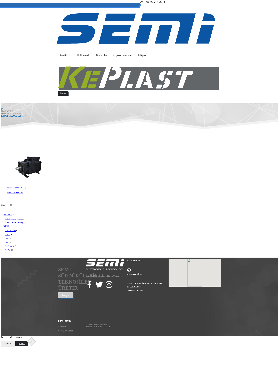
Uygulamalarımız (122, 55)
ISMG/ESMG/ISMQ (16, 187)
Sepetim (8, 344)
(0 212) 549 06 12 (70, 6)
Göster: (4, 205)
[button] (3, 141)
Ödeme (22, 344)
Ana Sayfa (65, 55)
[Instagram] (158, 9)
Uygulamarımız (66, 331)
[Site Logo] (136, 28)
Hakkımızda (83, 55)
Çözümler (101, 55)
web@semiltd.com (91, 6)
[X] (150, 9)
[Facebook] (143, 9)
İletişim (142, 55)
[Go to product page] (52, 166)
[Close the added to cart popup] (31, 341)
